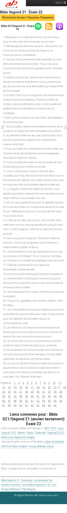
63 (37, 405)
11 (59, 383)
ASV (3, 446)
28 (26, 391)
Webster (41, 446)
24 (3, 391)
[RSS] (50, 26)
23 (64, 387)
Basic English (19, 446)
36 (9, 396)
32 (49, 391)
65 (49, 405)
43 (49, 396)
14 (15, 387)
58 (9, 405)
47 (9, 400)
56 (60, 400)
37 (15, 396)
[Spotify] (39, 26)
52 (37, 400)
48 (15, 400)
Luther (47, 441)
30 (37, 391)
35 (3, 396)
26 (15, 391)
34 (60, 391)
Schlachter (58, 441)
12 (3, 387)
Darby (30, 432)
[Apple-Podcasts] (61, 26)
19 (43, 387)
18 (37, 387)
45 (60, 396)
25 (9, 391)
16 (26, 387)
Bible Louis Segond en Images (18, 437)
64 (43, 405)
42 (43, 396)
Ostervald (40, 432)
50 (26, 400)
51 (32, 400)
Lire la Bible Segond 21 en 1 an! (39, 484)
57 (3, 405)
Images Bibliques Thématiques (18, 489)
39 (26, 396)
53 (43, 400)
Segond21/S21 (55, 432)
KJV (9, 446)
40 (32, 396)
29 (32, 391)
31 (43, 391)
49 (20, 400)
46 (3, 400)
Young (32, 446)
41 (37, 396)
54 (49, 400)
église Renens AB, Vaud (31, 495)
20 (49, 387)
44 (55, 396)
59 (15, 405)
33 (55, 391)
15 (20, 387)
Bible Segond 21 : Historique (17, 480)
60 (20, 405)
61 (26, 405)
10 (54, 383)
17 (32, 387)
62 (32, 405)
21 (55, 387)
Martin (21, 432)
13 (9, 387)
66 (55, 405)
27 (20, 391)
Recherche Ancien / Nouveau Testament (27, 17)
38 (20, 396)
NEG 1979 (50, 428)
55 (55, 400)
